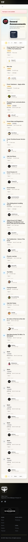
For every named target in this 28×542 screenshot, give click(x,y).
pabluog (9, 373)
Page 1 (9, 54)
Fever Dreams (11, 187)
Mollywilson (10, 355)
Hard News (9, 125)
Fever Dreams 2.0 (12, 172)
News (2, 520)
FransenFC (9, 88)
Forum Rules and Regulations (15, 121)
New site (9, 66)
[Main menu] (2, 6)
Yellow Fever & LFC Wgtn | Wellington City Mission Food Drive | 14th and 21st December (16, 222)
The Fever (9, 158)
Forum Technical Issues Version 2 (16, 139)
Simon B (9, 52)
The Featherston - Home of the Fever (16, 239)
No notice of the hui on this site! (16, 319)
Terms (16, 531)
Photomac (17, 520)
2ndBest (9, 70)
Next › (15, 42)
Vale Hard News (11, 156)
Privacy (17, 528)
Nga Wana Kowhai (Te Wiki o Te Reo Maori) (16, 335)
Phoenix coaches (12, 256)
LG (7, 142)
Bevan (8, 320)
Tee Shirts (10, 272)
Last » (20, 42)
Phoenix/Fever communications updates (16, 102)
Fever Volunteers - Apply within (16, 84)
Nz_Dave (9, 107)
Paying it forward (12, 287)
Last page (14, 72)
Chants (3, 528)
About (2, 525)
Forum (2, 522)
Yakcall (8, 173)
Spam (8, 351)
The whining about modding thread (15, 204)
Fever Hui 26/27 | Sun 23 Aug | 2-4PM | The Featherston (15, 47)
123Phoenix (9, 258)
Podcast (3, 531)
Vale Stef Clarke (11, 303)
